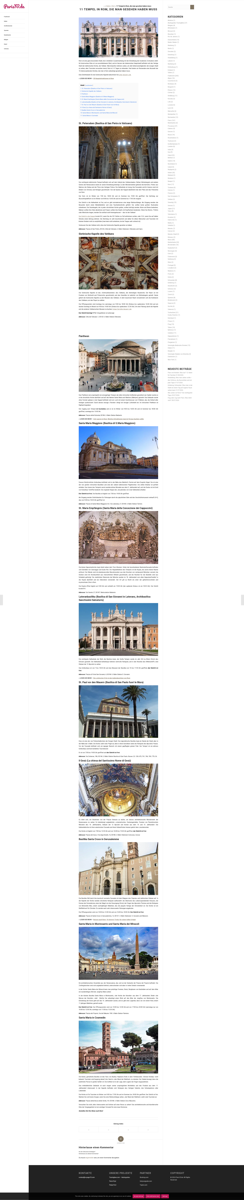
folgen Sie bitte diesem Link (122, 309)
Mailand (170, 175)
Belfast (170, 158)
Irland (169, 155)
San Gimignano (173, 196)
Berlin (170, 48)
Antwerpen (171, 28)
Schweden (171, 280)
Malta (169, 223)
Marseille (171, 111)
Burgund (170, 87)
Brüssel (170, 31)
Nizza (170, 135)
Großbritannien (172, 144)
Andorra (170, 20)
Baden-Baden (172, 42)
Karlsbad (171, 318)
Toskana (170, 187)
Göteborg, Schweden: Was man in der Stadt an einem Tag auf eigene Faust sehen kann (180, 387)
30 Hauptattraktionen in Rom (103, 78)
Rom (113, 6)
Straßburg (171, 96)
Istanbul (170, 333)
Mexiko (170, 228)
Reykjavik (171, 169)
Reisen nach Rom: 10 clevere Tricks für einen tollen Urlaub (114, 920)
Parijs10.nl (112, 1185)
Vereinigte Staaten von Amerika (178, 354)
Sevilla (170, 306)
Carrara (170, 190)
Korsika (170, 99)
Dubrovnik (171, 220)
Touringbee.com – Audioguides (119, 1177)
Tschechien (171, 312)
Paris (169, 120)
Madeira (170, 271)
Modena (170, 178)
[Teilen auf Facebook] (89, 1129)
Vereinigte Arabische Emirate (177, 345)
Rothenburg (171, 67)
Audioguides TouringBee (176, 23)
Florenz (170, 193)
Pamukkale (171, 339)
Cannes (170, 128)
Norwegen (171, 251)
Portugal (170, 265)
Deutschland (172, 40)
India (169, 150)
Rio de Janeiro (172, 37)
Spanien (170, 298)
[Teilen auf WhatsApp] (128, 1129)
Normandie (171, 117)
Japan (170, 208)
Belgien (170, 25)
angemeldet (89, 1158)
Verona (170, 205)
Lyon (169, 108)
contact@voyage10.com (87, 1177)
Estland (170, 70)
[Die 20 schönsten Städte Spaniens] (1, 600)
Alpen (170, 78)
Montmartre (171, 123)
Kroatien (170, 217)
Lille (169, 102)
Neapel (170, 181)
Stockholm (171, 286)
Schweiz (170, 289)
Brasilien (171, 34)
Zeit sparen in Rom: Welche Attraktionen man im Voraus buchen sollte (118, 419)
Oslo (169, 253)
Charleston (171, 356)
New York (171, 360)
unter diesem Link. (125, 75)
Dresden (170, 51)
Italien (108, 6)
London (170, 146)
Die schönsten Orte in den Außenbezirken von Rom (111, 678)
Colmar (170, 92)
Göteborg (171, 283)
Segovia (170, 303)
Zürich (170, 294)
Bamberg (171, 45)
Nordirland (171, 164)
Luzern (170, 291)
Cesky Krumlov (173, 315)
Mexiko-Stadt (172, 234)
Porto (169, 274)
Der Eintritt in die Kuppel (87, 216)
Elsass (170, 90)
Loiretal (170, 105)
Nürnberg (171, 64)
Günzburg (171, 55)
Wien (169, 262)
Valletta (170, 225)
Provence (171, 126)
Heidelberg (171, 58)
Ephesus (171, 330)
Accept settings (138, 1196)
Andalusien (171, 300)
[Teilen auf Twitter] (108, 1129)
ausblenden (89, 85)
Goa (169, 152)
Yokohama (171, 214)
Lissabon (171, 268)
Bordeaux (171, 84)
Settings (165, 1196)
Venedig (170, 202)
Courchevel (171, 81)
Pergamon (171, 342)
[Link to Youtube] (148, 1129)
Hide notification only (153, 1196)
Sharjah (170, 351)
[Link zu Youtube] (14, 55)
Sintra (170, 277)
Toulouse (171, 141)
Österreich (171, 256)
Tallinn (170, 72)
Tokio (169, 211)
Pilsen (170, 321)
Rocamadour (172, 138)
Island (170, 167)
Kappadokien (172, 336)
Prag (169, 324)
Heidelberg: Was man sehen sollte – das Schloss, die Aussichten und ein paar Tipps (180, 380)
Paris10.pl (112, 1181)
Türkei (170, 327)
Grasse (170, 131)
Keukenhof (171, 248)
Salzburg (171, 259)
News (170, 240)
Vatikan (170, 199)
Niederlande (172, 242)
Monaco (170, 237)
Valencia (170, 309)
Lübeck (170, 61)
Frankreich (171, 76)
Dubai (170, 348)
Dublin (170, 161)
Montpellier (171, 114)
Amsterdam (171, 245)
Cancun (170, 231)
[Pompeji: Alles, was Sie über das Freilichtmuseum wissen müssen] (242, 600)
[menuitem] (14, 17)
